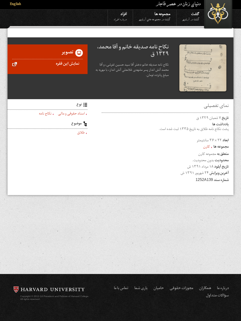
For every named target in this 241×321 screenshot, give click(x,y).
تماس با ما (121, 289)
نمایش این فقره (67, 64)
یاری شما (141, 289)
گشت (190, 16)
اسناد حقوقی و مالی (71, 114)
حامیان (158, 289)
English (15, 4)
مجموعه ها (154, 16)
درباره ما (223, 289)
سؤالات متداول (217, 296)
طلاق (81, 133)
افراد (120, 16)
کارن (206, 147)
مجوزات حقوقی (181, 289)
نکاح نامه (45, 114)
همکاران (205, 289)
